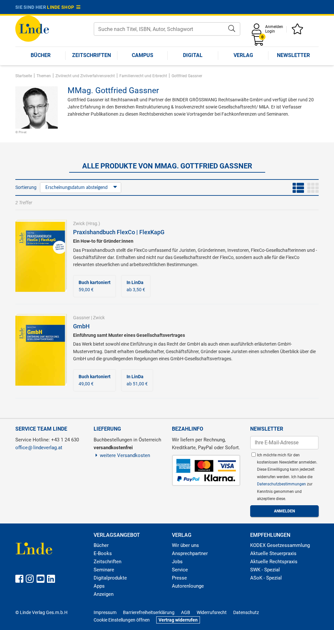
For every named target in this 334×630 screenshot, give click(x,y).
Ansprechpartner (190, 553)
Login (270, 31)
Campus (142, 55)
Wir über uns (185, 545)
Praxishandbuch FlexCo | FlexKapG (118, 232)
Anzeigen (104, 594)
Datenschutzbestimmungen (282, 484)
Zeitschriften (91, 55)
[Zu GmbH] (41, 349)
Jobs (177, 562)
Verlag (243, 55)
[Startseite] (32, 28)
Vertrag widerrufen (178, 620)
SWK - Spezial (265, 570)
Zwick (79, 223)
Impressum (105, 612)
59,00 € (95, 286)
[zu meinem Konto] (258, 31)
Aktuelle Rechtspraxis (273, 562)
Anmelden (274, 26)
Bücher (41, 55)
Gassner (81, 317)
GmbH (81, 326)
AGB (185, 612)
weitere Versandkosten (125, 455)
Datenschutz (246, 612)
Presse (179, 578)
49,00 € (95, 380)
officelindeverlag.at (38, 448)
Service (180, 570)
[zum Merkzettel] (298, 31)
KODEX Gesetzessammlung (280, 545)
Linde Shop (61, 7)
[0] (258, 42)
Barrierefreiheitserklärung (149, 612)
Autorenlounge (188, 586)
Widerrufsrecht (212, 612)
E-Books (103, 553)
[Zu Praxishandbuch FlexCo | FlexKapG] (41, 255)
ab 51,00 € (137, 380)
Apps (99, 586)
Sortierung (26, 187)
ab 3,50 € (136, 286)
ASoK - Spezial (266, 578)
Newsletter (293, 55)
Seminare (104, 570)
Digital (193, 55)
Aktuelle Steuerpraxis (273, 553)
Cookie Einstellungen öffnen (122, 620)
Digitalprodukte (110, 578)
